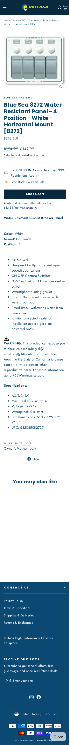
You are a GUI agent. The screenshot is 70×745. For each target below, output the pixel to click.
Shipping (9, 155)
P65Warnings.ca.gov (28, 375)
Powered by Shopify (46, 740)
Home (7, 20)
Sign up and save (22, 659)
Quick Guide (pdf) (17, 443)
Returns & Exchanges (18, 622)
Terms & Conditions (17, 608)
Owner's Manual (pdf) (20, 448)
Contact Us (16, 587)
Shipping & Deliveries (19, 615)
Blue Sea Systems (18, 97)
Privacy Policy (13, 600)
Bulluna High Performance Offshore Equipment (28, 640)
